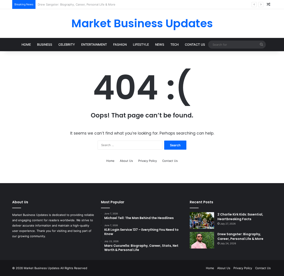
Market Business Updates (42, 268)
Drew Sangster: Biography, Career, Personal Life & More (240, 236)
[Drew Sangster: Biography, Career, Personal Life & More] (202, 240)
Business (44, 44)
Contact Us (195, 44)
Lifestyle (141, 44)
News (159, 44)
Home (26, 44)
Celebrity (66, 44)
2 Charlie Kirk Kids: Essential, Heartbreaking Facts (240, 216)
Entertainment (94, 44)
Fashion (120, 44)
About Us (126, 160)
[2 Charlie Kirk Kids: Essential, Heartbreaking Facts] (202, 220)
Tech (174, 44)
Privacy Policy (147, 160)
